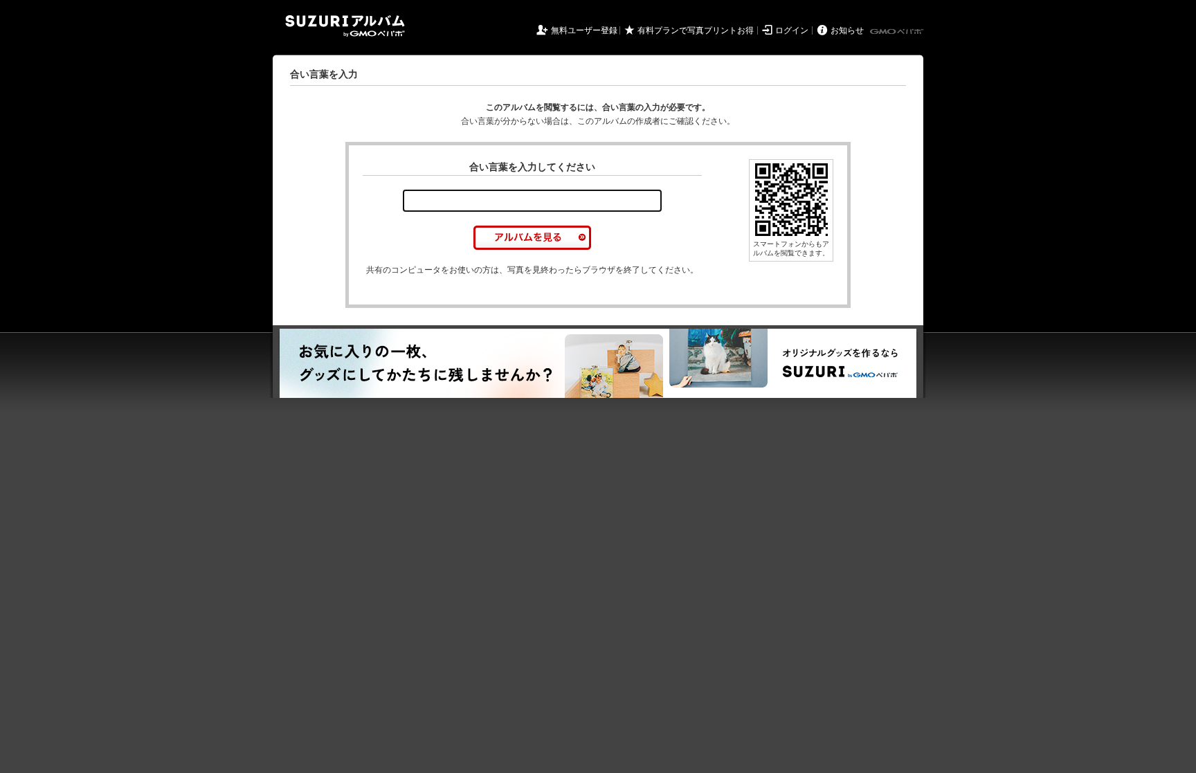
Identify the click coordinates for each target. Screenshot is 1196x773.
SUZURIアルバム (345, 26)
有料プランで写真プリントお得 (695, 30)
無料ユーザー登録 (584, 30)
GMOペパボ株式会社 (897, 32)
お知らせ (847, 30)
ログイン (791, 30)
